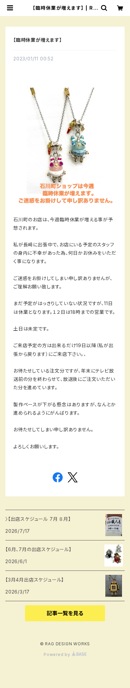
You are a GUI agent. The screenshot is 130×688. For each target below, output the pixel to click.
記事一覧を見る (65, 613)
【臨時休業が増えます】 (37, 40)
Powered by (58, 654)
